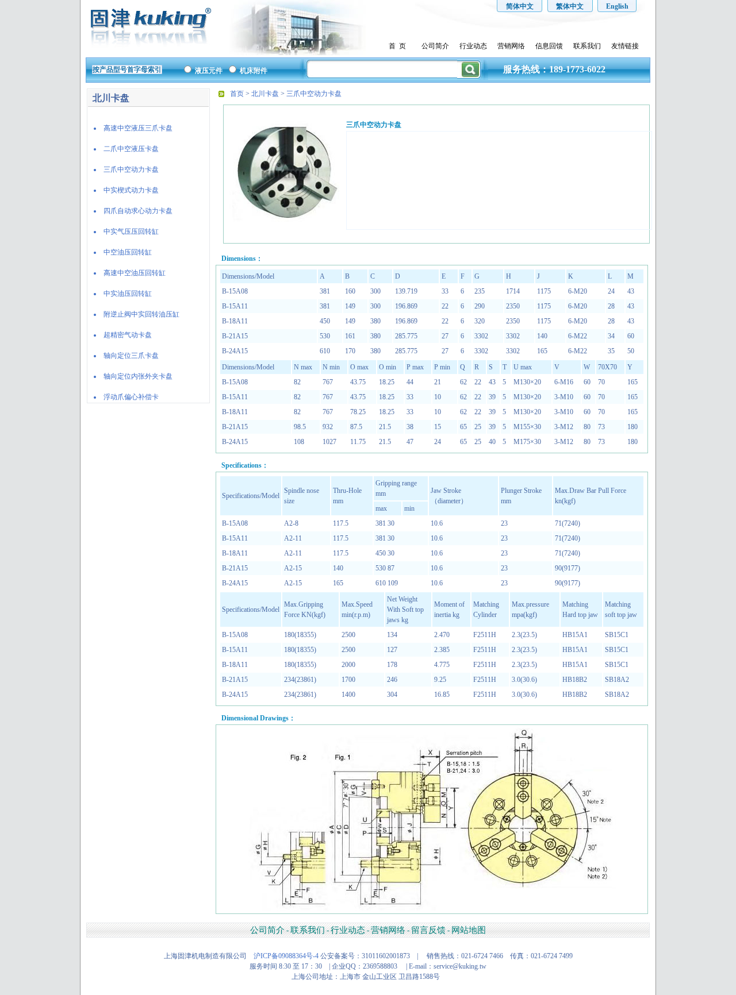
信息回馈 (549, 46)
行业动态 (473, 46)
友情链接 (625, 46)
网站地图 (468, 930)
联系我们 (587, 46)
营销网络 (511, 46)
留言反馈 (428, 930)
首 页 (397, 46)
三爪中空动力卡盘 (314, 94)
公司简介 (435, 46)
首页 (237, 94)
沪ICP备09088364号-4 (286, 956)
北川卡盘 (265, 94)
